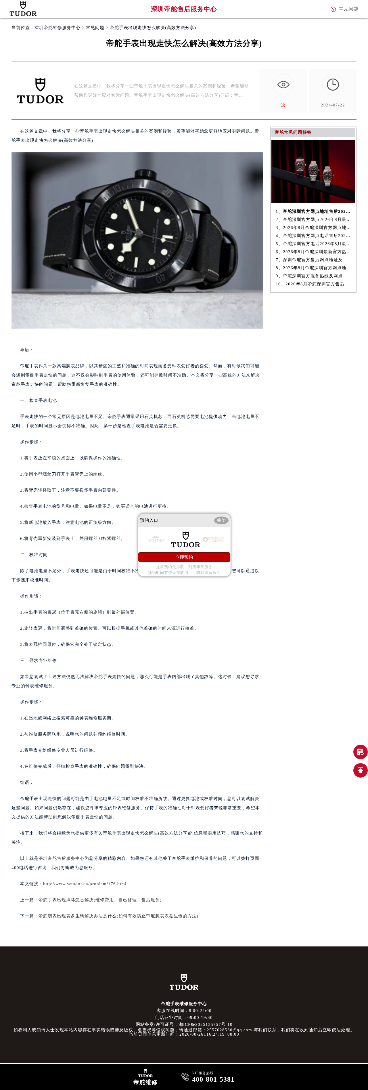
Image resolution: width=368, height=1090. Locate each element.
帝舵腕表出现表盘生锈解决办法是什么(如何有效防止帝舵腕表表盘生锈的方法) (118, 916)
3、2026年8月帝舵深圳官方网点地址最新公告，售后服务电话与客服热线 (313, 227)
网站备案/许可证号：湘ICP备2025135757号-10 (184, 1024)
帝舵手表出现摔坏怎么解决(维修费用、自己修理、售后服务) (100, 900)
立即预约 (184, 557)
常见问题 (95, 27)
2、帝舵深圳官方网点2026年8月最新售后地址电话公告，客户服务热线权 (313, 219)
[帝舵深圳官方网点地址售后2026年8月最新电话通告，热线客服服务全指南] (313, 201)
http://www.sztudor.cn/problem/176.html (84, 883)
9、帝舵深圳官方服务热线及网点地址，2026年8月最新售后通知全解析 (313, 276)
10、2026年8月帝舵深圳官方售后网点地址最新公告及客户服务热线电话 (313, 284)
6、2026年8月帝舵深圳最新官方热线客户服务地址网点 (313, 251)
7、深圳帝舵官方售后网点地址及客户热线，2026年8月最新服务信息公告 (313, 259)
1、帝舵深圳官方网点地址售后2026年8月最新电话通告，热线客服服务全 (313, 211)
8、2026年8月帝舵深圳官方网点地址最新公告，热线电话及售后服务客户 (313, 268)
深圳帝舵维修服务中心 (57, 27)
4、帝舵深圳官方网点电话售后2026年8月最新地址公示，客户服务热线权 (313, 235)
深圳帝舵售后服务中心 (62, 858)
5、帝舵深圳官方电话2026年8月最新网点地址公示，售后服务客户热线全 (313, 243)
